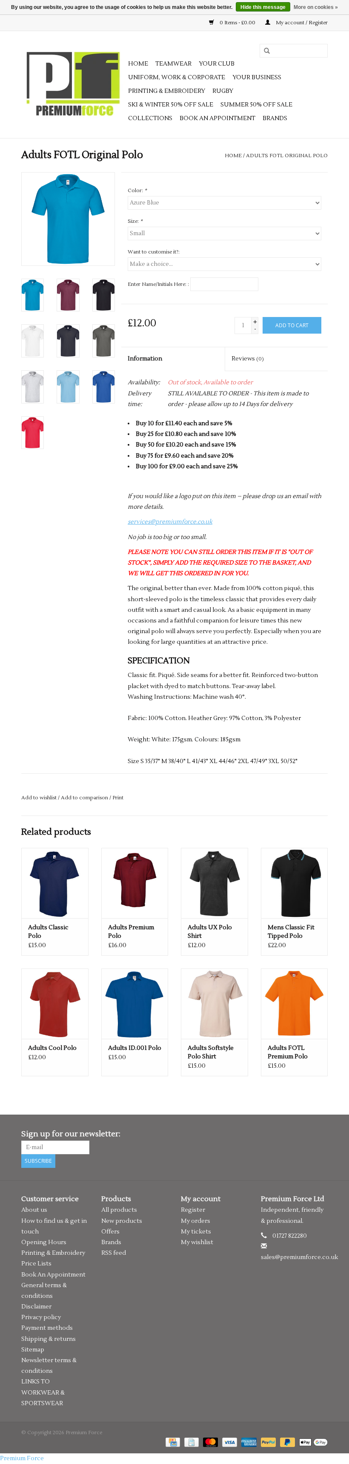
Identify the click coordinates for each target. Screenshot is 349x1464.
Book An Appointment (53, 1275)
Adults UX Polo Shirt (210, 932)
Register (193, 1210)
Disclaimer (36, 1307)
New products (121, 1221)
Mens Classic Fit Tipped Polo (291, 932)
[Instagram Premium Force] (321, 1134)
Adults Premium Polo (131, 932)
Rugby (222, 91)
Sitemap (32, 1350)
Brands (275, 118)
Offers (110, 1232)
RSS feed (113, 1253)
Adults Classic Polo (48, 932)
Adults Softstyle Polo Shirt (211, 1052)
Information (145, 359)
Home (138, 64)
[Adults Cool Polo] (55, 1003)
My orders (195, 1221)
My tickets (196, 1232)
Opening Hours (43, 1242)
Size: (135, 221)
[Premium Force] (73, 84)
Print (117, 798)
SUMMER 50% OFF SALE (256, 105)
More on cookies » (316, 7)
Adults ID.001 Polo (134, 1048)
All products (119, 1210)
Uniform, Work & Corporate (176, 77)
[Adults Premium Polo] (135, 883)
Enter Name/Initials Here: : (158, 284)
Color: (137, 190)
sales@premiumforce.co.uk (299, 1257)
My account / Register (301, 23)
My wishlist (197, 1242)
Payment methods (47, 1328)
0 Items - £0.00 (237, 23)
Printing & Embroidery (166, 91)
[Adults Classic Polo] (55, 883)
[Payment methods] (172, 1442)
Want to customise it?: (154, 252)
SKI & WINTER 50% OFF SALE (170, 105)
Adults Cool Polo (52, 1048)
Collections (150, 118)
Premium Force (22, 1458)
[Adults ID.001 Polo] (135, 1003)
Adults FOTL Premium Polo (288, 1052)
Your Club (217, 64)
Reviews (248, 359)
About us (34, 1210)
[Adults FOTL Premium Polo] (294, 1003)
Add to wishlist (39, 798)
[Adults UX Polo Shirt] (214, 883)
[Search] (264, 51)
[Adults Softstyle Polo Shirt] (214, 1003)
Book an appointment (217, 118)
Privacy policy (41, 1317)
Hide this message (263, 7)
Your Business (256, 77)
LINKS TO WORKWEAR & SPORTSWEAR (43, 1392)
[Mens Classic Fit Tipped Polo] (294, 883)
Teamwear (173, 64)
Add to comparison (85, 798)
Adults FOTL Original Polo (287, 156)
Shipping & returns (48, 1339)
